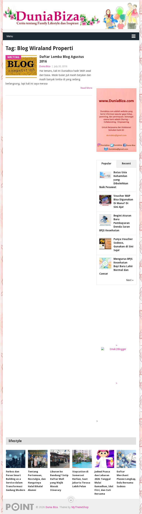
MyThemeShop (80, 507)
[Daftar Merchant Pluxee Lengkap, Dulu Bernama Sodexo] (126, 459)
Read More (86, 88)
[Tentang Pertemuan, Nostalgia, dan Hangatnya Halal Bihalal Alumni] (38, 459)
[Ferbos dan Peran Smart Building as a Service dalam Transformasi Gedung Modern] (16, 459)
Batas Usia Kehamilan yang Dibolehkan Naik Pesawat (113, 180)
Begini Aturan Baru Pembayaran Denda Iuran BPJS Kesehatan (115, 223)
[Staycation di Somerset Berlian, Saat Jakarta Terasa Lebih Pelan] (82, 459)
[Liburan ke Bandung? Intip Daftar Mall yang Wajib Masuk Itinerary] (60, 459)
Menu (9, 36)
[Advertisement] (119, 63)
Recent (126, 163)
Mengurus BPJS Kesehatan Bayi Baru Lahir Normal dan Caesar (116, 266)
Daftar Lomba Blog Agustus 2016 (61, 59)
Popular (106, 163)
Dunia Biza (44, 66)
